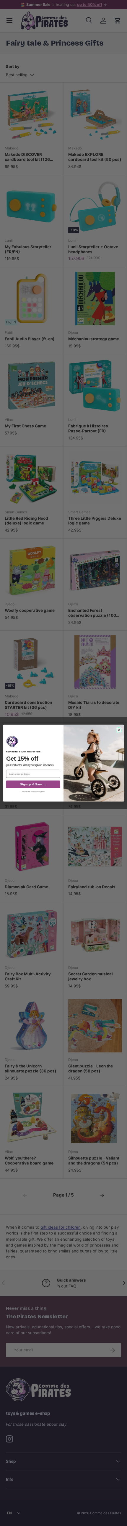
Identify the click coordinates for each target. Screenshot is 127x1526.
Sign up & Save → (33, 784)
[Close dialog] (118, 730)
